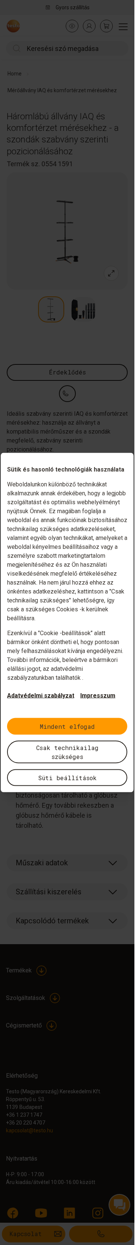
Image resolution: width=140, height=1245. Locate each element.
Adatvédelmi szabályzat (40, 695)
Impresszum (97, 695)
